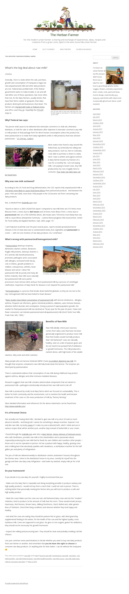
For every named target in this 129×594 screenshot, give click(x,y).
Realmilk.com (27, 202)
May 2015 (96, 162)
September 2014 (99, 183)
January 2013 (98, 222)
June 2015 (96, 159)
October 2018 (98, 123)
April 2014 (96, 198)
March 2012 (97, 241)
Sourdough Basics (83, 49)
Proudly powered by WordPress (16, 583)
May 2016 (96, 135)
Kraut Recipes (65, 49)
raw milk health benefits (43, 559)
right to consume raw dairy (15, 562)
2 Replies (8, 74)
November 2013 (99, 207)
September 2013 (99, 210)
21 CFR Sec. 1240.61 (25, 138)
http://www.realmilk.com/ (15, 406)
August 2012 (97, 232)
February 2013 (98, 219)
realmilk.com (27, 434)
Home (35, 49)
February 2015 (98, 171)
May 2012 (96, 235)
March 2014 (97, 201)
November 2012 (99, 225)
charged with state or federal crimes (30, 107)
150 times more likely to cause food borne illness (25, 190)
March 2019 (97, 120)
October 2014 (98, 180)
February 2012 (98, 244)
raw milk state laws (72, 559)
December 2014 (99, 177)
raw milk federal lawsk (24, 559)
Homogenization (12, 291)
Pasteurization (11, 245)
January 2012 (98, 247)
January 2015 (98, 174)
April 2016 (96, 138)
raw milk (27, 556)
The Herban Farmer (64, 35)
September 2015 (99, 150)
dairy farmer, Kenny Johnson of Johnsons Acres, (61, 434)
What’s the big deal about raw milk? (26, 67)
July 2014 (96, 189)
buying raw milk (46, 556)
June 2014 (96, 192)
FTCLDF (40, 110)
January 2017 (98, 132)
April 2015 (96, 165)
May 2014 (96, 195)
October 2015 (98, 147)
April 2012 (96, 238)
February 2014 (98, 204)
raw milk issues (58, 559)
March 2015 (97, 168)
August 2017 (97, 129)
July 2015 (96, 156)
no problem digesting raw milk (61, 361)
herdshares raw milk (60, 556)
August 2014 (97, 186)
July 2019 (96, 117)
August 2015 (97, 153)
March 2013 (97, 216)
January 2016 (98, 141)
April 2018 (96, 126)
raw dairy (72, 556)
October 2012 (98, 229)
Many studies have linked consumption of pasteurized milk (29, 300)
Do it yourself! (49, 49)
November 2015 (99, 144)
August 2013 (97, 213)
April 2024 (96, 114)
